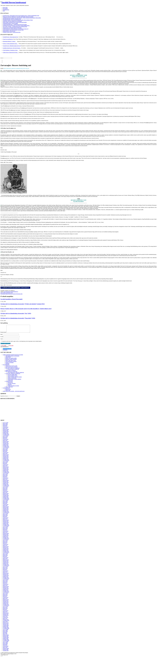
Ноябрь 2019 (5, 510)
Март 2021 (5, 492)
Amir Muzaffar (7, 291)
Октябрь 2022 (6, 471)
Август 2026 (5, 422)
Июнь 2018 (5, 528)
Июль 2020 (5, 501)
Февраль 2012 (6, 612)
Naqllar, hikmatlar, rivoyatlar (13, 385)
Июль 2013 (5, 594)
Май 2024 (5, 451)
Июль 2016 (5, 554)
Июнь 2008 (5, 643)
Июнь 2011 (5, 616)
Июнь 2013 (5, 595)
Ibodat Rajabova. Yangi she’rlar (9, 31)
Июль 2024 (5, 449)
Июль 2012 (5, 607)
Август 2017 (5, 539)
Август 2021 (5, 486)
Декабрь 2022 (6, 469)
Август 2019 (5, 513)
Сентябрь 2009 (6, 628)
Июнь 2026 (5, 424)
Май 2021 (5, 490)
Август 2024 (5, 448)
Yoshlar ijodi (10, 380)
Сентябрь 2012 (6, 605)
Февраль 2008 (6, 648)
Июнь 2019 (5, 515)
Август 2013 (5, 593)
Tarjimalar (7, 363)
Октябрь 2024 (6, 445)
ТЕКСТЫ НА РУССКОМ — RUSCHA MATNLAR (13, 391)
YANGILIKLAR (6, 387)
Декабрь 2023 (6, 456)
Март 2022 (5, 479)
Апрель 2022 (5, 477)
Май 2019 (5, 516)
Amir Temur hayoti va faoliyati (11, 366)
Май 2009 (5, 632)
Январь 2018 (5, 534)
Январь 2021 (5, 494)
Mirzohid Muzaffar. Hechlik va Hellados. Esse (12, 18)
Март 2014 (5, 585)
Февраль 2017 (6, 546)
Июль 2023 (5, 462)
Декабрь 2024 (6, 443)
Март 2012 (5, 611)
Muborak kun (8, 389)
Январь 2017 (5, 547)
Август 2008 (5, 641)
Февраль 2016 (6, 559)
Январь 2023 (5, 468)
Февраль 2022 (6, 480)
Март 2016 (5, 558)
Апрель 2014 (5, 584)
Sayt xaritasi (5, 8)
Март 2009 (5, 633)
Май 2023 (5, 463)
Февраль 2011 (6, 619)
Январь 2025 (5, 442)
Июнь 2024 (5, 450)
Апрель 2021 (5, 491)
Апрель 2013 (5, 597)
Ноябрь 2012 (5, 602)
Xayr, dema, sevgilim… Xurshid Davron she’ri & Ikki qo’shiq (15, 26)
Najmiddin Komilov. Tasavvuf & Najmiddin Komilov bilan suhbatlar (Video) (18, 20)
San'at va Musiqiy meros (12, 375)
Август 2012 (5, 606)
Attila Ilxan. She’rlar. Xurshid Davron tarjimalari (12, 21)
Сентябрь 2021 (6, 485)
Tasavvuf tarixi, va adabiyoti (13, 369)
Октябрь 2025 (6, 433)
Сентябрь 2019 (6, 512)
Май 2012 (5, 609)
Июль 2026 (5, 423)
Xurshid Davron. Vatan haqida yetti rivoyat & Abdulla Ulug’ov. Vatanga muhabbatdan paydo (21, 15)
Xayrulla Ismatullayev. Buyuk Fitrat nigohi (11, 299)
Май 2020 (5, 503)
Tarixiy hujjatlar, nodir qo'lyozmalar (15, 376)
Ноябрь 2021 (5, 483)
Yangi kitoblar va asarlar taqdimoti (14, 379)
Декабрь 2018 (6, 522)
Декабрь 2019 (6, 508)
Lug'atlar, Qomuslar (12, 383)
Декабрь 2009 (6, 625)
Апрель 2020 (5, 504)
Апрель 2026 (5, 427)
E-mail (1, 336)
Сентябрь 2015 (6, 565)
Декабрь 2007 (6, 650)
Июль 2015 (5, 567)
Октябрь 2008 (6, 639)
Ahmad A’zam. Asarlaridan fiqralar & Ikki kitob (12, 27)
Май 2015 (5, 569)
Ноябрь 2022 (5, 470)
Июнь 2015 (5, 568)
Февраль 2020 (6, 506)
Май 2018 (5, 529)
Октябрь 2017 (6, 537)
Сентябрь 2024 (6, 447)
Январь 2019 (5, 521)
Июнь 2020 (5, 502)
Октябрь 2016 (6, 550)
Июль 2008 (5, 642)
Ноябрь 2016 (5, 549)
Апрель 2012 (5, 610)
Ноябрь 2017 (5, 536)
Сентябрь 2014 (6, 578)
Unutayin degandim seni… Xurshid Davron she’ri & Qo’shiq (15, 24)
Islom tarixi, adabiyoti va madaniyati (12, 368)
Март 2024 (5, 453)
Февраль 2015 (6, 573)
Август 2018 (5, 526)
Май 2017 (5, 543)
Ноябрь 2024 (5, 444)
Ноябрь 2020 (5, 496)
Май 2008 (5, 645)
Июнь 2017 (5, 542)
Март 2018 (5, 532)
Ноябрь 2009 (5, 626)
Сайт (1, 338)
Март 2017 (5, 545)
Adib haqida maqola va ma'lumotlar (12, 355)
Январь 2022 (5, 481)
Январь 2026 (5, 430)
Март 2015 (5, 572)
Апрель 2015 (5, 570)
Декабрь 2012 (6, 601)
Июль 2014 (5, 580)
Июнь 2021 (5, 489)
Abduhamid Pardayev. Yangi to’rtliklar (10, 23)
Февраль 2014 (6, 586)
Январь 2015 (5, 574)
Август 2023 (5, 461)
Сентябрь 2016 (6, 552)
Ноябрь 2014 (5, 576)
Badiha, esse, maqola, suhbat (11, 358)
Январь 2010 (5, 623)
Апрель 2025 (5, 439)
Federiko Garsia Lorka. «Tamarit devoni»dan (11, 32)
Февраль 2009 (6, 635)
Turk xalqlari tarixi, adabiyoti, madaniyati (16, 372)
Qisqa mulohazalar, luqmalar (10, 361)
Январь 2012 (5, 614)
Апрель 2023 (5, 464)
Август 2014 (5, 579)
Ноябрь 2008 (5, 638)
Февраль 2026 (6, 429)
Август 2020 (5, 500)
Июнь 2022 (5, 475)
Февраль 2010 (6, 622)
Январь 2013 (5, 600)
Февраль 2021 (6, 493)
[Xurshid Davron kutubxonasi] (13, 2)
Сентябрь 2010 (6, 620)
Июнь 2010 (5, 621)
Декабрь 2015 (6, 562)
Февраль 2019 (6, 520)
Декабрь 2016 (6, 548)
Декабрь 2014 (6, 575)
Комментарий (3, 332)
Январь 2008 (5, 649)
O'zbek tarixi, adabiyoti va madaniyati (13, 68)
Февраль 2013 (6, 599)
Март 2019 (5, 518)
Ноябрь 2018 (5, 523)
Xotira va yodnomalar (12, 377)
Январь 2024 (5, 455)
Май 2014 (5, 583)
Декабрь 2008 (6, 637)
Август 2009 (5, 629)
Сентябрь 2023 (6, 460)
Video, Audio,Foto (9, 386)
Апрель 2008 (5, 646)
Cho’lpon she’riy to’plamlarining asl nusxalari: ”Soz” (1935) (15, 313)
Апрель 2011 (5, 617)
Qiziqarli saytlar (6, 9)
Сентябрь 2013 (6, 591)
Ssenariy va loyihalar (9, 362)
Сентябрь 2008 (6, 640)
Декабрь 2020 (6, 495)
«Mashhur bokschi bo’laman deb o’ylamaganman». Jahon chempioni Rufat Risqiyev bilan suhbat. (22, 17)
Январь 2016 (5, 560)
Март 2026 (5, 428)
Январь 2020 (5, 507)
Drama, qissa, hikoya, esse (10, 360)
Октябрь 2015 (6, 564)
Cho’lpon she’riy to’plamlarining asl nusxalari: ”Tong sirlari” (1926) (17, 318)
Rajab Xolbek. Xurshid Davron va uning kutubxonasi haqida (15, 22)
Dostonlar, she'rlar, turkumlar (11, 359)
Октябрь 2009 (6, 627)
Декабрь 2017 (6, 535)
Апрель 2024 (5, 452)
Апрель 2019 (5, 517)
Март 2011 (5, 618)
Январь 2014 (5, 587)
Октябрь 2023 (6, 459)
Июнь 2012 (5, 608)
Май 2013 (5, 596)
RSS (4, 10)
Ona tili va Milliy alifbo (12, 374)
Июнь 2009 (5, 631)
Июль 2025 (5, 437)
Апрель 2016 (5, 557)
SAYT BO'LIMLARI (7, 348)
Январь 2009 (5, 636)
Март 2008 (5, 647)
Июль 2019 (5, 514)
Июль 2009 (5, 630)
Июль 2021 (5, 487)
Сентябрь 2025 (6, 434)
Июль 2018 (5, 527)
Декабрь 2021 (6, 482)
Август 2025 (5, 435)
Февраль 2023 (6, 466)
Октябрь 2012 (6, 604)
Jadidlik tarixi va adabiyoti (10, 370)
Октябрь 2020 (6, 497)
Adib (4, 68)
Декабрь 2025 (6, 431)
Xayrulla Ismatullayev (14, 291)
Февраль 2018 (6, 533)
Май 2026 (5, 425)
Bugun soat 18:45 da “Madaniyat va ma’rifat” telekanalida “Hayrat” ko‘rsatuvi (18, 16)
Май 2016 (5, 556)
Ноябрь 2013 (5, 589)
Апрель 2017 (5, 544)
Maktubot (10, 384)
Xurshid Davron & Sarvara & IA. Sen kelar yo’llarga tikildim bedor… (16, 25)
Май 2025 (5, 438)
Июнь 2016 (5, 555)
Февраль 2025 (6, 441)
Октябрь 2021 (6, 484)
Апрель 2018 (5, 531)
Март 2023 (5, 465)
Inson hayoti (10, 382)
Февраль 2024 (6, 454)
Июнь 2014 (5, 581)
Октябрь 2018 (6, 524)
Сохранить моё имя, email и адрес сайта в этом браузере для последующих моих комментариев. (22, 341)
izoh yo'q (27, 68)
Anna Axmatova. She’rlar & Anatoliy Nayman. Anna (13, 29)
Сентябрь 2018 (6, 525)
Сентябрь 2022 (6, 472)
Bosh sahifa (5, 7)
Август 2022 (5, 473)
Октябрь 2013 (6, 590)
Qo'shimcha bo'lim (9, 381)
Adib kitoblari (8, 356)
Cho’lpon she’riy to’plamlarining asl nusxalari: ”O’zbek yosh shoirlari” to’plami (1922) (22, 304)
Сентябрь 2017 (6, 538)
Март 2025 (5, 440)
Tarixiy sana (7, 390)
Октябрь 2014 (6, 577)
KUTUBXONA (6, 364)
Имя (1, 334)
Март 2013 (5, 598)
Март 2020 (5, 505)
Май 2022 (5, 476)
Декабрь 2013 (6, 588)
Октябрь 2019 (6, 511)
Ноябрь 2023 (5, 458)
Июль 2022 (5, 474)
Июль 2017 (5, 541)
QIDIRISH (5, 349)
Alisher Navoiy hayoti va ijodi (11, 365)
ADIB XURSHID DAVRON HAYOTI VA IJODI (13, 354)
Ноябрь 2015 (5, 563)
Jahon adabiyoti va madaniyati (11, 371)
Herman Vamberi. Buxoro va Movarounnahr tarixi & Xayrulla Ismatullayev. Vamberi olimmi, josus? (26, 308)
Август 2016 (5, 553)
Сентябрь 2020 (6, 498)
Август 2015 (5, 566)
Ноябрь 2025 (5, 432)
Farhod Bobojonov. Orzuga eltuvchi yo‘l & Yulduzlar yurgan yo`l (15, 28)
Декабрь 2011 (6, 615)
